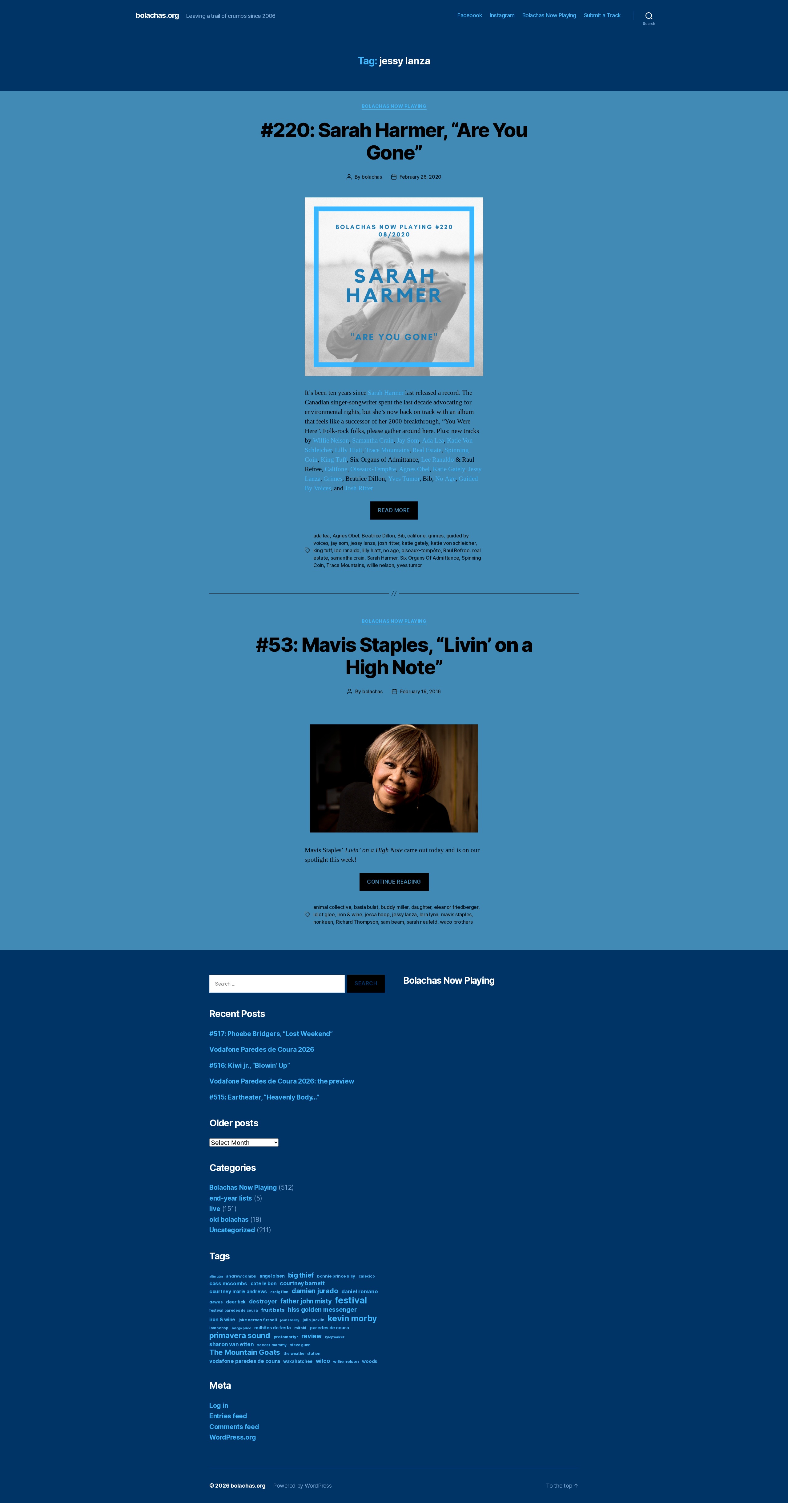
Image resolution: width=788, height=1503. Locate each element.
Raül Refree (456, 550)
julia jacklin (313, 1320)
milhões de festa (272, 1327)
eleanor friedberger (456, 907)
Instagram (502, 15)
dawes (216, 1301)
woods (369, 1361)
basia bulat (366, 907)
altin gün (216, 1276)
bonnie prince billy (336, 1276)
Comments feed (234, 1427)
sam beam (392, 922)
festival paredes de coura (233, 1310)
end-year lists (230, 1198)
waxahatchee (297, 1361)
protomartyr (286, 1336)
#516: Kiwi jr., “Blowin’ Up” (249, 1065)
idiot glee (324, 914)
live (214, 1209)
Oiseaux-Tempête (373, 469)
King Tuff (334, 460)
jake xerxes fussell (258, 1319)
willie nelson (380, 565)
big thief (301, 1275)
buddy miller (394, 907)
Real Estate (426, 450)
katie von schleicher (453, 543)
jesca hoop (377, 914)
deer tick (236, 1301)
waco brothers (456, 922)
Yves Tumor (404, 479)
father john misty (306, 1301)
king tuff (322, 550)
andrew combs (241, 1276)
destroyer (263, 1301)
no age (391, 550)
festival (351, 1300)
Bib (401, 536)
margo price (241, 1328)
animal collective (332, 907)
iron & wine (349, 914)
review (311, 1336)
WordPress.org (232, 1437)
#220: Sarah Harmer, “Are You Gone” (394, 141)
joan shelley (289, 1320)
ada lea (321, 536)
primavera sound (239, 1335)
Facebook (469, 15)
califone (416, 536)
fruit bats (272, 1310)
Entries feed (228, 1416)
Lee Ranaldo (437, 460)
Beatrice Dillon (378, 536)
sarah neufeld (422, 922)
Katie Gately (449, 469)
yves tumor (409, 565)
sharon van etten (231, 1344)
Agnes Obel (414, 469)
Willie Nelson (331, 440)
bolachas (372, 177)
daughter (421, 907)
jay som (339, 543)
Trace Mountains (387, 450)
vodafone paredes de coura (244, 1361)
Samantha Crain (373, 440)
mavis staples (456, 914)
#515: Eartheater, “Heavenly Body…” (264, 1097)
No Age (445, 479)
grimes (436, 536)
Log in (218, 1405)
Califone (336, 469)
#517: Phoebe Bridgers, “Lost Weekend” (271, 1034)
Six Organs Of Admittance (429, 558)
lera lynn (429, 914)
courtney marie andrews (238, 1291)
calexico (367, 1276)
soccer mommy (272, 1345)
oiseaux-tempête (421, 550)
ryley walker (334, 1337)
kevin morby (352, 1318)
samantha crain (347, 558)
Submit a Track (602, 15)
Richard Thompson (357, 922)
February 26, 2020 (420, 177)
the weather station (301, 1353)
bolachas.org (157, 15)
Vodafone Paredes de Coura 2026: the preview (281, 1081)
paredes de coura (329, 1327)
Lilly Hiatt (348, 450)
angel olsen (272, 1275)
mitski (300, 1327)
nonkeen (323, 922)
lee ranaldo (347, 550)
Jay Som (408, 440)
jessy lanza (363, 543)
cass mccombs (228, 1283)
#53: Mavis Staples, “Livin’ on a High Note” (394, 656)
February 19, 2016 (420, 691)
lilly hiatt (371, 550)
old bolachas (229, 1219)
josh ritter (388, 543)
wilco (323, 1361)
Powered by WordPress (302, 1485)
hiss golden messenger (322, 1309)
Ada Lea (433, 440)
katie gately (415, 543)
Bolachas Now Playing (549, 15)
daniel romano (359, 1291)
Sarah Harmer (386, 393)
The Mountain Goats (244, 1352)
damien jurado (315, 1291)
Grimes (333, 479)
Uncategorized (232, 1230)
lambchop (218, 1328)
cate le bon (264, 1283)
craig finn (279, 1292)
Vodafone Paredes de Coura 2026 (261, 1049)
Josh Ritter (359, 488)
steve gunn (300, 1345)
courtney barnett (302, 1283)
